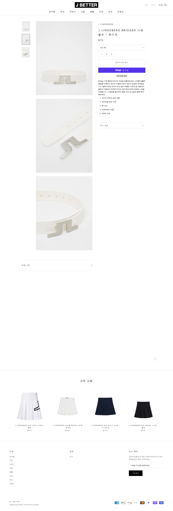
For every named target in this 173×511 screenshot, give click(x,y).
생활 (92, 11)
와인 (110, 11)
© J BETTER (14, 501)
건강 (101, 11)
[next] (165, 408)
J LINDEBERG (105, 24)
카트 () (163, 5)
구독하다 (135, 473)
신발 (83, 11)
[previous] (7, 408)
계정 (146, 5)
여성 (62, 11)
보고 (71, 456)
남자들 (52, 11)
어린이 (73, 11)
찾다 (153, 5)
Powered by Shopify (31, 505)
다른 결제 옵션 (121, 75)
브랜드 (121, 11)
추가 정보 (104, 125)
